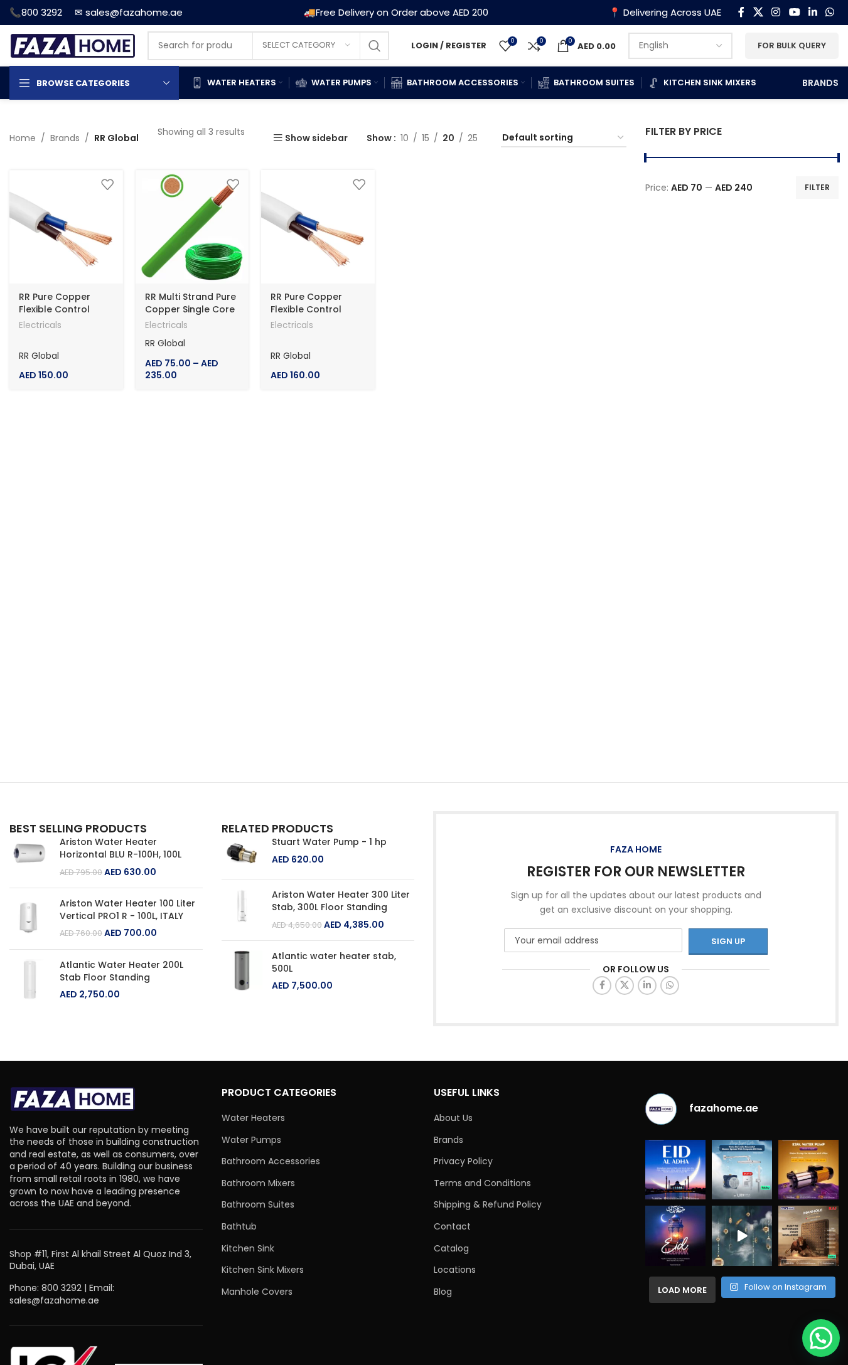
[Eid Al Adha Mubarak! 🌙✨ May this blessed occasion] (675, 1170)
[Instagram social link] (776, 12)
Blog (443, 1292)
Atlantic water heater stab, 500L (334, 962)
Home (22, 138)
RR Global (39, 355)
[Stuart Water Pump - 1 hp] (242, 852)
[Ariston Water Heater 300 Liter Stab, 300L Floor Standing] (242, 910)
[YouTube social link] (794, 12)
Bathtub (239, 1227)
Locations (455, 1270)
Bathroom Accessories (271, 1161)
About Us (453, 1118)
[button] (821, 1338)
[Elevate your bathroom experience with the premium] (742, 1170)
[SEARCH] (374, 45)
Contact (452, 1227)
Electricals (40, 325)
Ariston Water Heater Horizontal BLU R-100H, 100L (120, 848)
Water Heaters (253, 1118)
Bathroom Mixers (258, 1183)
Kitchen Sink (248, 1249)
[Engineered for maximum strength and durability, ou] (808, 1236)
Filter (817, 187)
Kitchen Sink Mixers (263, 1270)
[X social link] (758, 12)
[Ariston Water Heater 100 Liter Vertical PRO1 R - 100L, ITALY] (29, 919)
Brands (65, 138)
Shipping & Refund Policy (488, 1205)
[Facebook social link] (741, 12)
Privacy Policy (463, 1161)
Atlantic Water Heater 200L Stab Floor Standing (121, 971)
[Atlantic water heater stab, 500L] (242, 971)
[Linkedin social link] (812, 12)
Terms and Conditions (482, 1183)
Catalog (451, 1249)
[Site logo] (72, 44)
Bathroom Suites (258, 1205)
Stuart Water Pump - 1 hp (329, 842)
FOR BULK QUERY (792, 45)
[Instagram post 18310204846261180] (742, 1236)
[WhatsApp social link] (830, 12)
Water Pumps (251, 1140)
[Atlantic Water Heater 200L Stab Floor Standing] (29, 980)
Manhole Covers (257, 1292)
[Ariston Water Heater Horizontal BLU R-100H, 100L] (29, 857)
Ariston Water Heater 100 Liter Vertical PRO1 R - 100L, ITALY (127, 910)
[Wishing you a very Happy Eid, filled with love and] (675, 1236)
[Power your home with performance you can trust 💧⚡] (808, 1170)
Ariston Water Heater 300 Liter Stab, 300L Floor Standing (341, 901)
